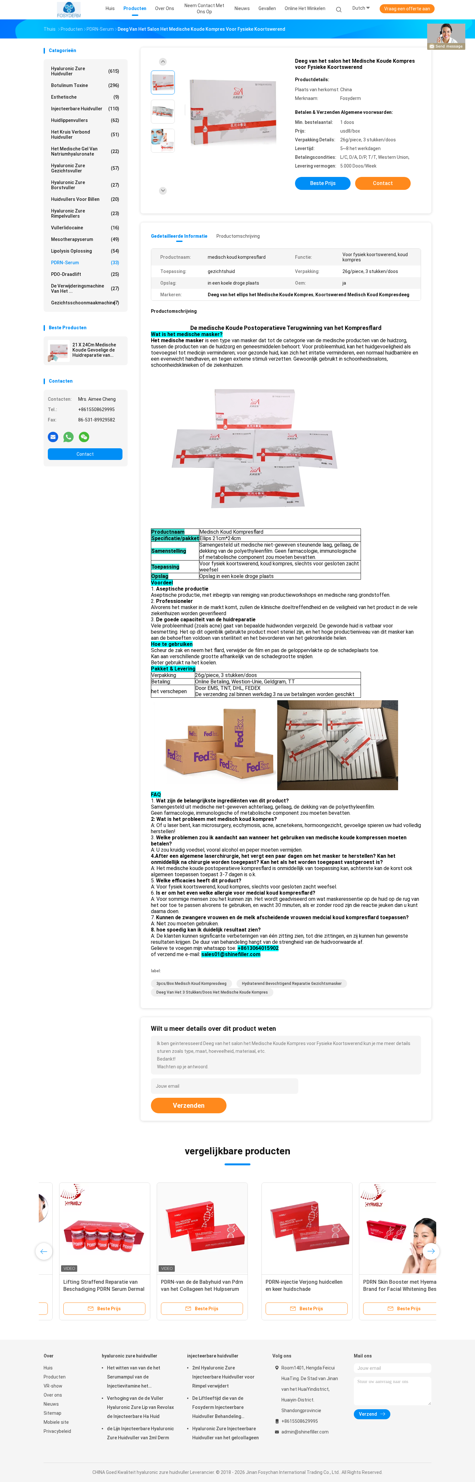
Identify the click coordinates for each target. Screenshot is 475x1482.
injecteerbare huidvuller (85, 108)
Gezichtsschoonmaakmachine (85, 302)
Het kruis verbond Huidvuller (85, 134)
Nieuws (51, 1404)
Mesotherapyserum (85, 239)
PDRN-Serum (85, 262)
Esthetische (85, 97)
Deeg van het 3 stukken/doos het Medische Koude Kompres (212, 992)
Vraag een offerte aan (407, 8)
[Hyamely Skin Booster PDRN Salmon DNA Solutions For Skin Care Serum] (284, 1228)
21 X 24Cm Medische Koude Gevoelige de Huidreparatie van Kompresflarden (94, 350)
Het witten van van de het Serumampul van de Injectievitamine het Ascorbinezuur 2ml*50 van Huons (135, 1377)
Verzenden (189, 1105)
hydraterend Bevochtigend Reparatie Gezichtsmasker (292, 983)
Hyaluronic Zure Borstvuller (85, 185)
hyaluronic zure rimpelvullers (85, 213)
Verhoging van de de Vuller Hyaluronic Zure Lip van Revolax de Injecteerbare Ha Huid (140, 1407)
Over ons (53, 1395)
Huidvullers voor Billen (85, 199)
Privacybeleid (57, 1431)
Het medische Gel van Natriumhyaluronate (85, 151)
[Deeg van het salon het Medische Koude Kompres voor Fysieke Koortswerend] (232, 112)
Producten (55, 1376)
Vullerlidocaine (85, 227)
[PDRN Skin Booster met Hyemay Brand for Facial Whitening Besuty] (187, 1228)
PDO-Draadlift (85, 274)
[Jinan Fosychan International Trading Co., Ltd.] (68, 9)
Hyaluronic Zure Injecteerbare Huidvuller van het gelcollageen (225, 1433)
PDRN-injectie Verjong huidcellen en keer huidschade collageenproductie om (86, 1289)
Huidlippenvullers (85, 120)
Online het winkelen (305, 8)
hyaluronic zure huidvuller (85, 71)
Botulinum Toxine (85, 85)
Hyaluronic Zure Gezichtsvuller (85, 168)
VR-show (53, 1386)
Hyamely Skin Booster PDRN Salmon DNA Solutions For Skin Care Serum (280, 1289)
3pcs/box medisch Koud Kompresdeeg (191, 983)
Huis (48, 1367)
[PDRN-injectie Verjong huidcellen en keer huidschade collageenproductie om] (89, 1228)
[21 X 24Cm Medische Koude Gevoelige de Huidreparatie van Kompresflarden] (59, 351)
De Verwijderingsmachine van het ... (85, 288)
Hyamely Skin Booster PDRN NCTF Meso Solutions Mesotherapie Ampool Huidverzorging (381, 1289)
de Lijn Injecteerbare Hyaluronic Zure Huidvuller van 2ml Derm (140, 1433)
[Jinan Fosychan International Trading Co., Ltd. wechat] (84, 436)
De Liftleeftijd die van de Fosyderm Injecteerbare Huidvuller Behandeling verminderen (218, 1408)
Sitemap (52, 1413)
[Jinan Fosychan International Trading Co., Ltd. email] (53, 436)
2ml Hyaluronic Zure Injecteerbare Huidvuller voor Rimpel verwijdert (223, 1377)
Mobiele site (56, 1422)
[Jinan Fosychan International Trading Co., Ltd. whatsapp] (68, 436)
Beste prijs (323, 183)
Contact (85, 454)
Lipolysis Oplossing (85, 251)
